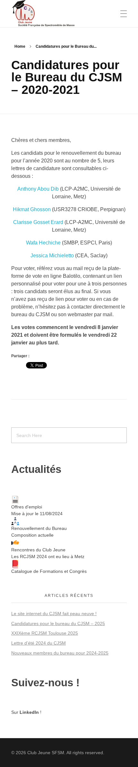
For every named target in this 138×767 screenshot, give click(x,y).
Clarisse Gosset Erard (38, 222)
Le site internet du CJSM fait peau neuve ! (54, 613)
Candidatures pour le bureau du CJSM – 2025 (58, 623)
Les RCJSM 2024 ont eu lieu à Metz (47, 556)
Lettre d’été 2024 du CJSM (38, 643)
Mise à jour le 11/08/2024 (37, 513)
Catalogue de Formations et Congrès (49, 571)
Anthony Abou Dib (38, 189)
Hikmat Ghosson (32, 209)
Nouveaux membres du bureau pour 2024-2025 (59, 653)
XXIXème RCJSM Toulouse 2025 (44, 633)
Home (19, 46)
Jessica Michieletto (52, 255)
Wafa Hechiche (43, 242)
